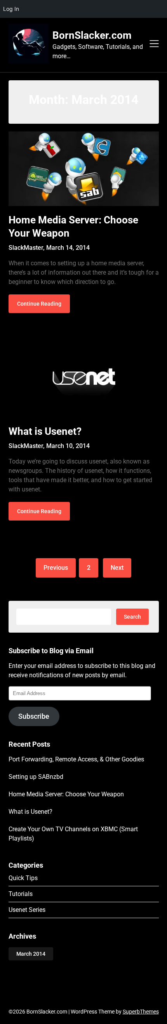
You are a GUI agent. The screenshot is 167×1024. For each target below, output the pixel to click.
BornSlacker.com (92, 35)
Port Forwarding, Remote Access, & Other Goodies (76, 759)
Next (117, 567)
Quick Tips (23, 878)
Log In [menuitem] (11, 8)
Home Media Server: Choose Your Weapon (66, 794)
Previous (55, 567)
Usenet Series (27, 909)
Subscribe (33, 716)
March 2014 (30, 954)
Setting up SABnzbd (36, 776)
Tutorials (21, 894)
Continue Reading (39, 304)
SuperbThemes (141, 1011)
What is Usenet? (45, 431)
